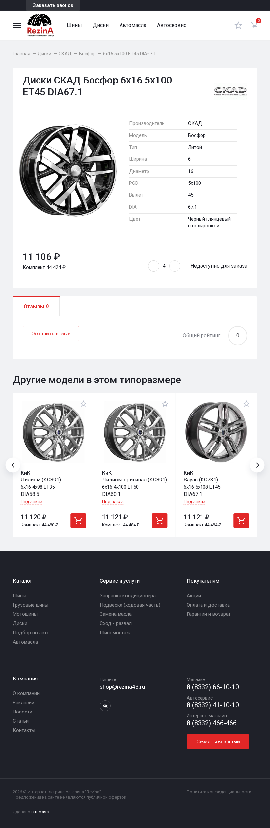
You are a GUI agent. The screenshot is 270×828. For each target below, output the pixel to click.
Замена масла (116, 614)
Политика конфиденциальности (219, 791)
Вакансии (23, 703)
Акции (194, 596)
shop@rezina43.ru (122, 686)
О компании (26, 693)
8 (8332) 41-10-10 (213, 705)
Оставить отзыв (50, 334)
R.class (42, 812)
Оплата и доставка (208, 605)
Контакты (24, 730)
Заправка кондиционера (128, 596)
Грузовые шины (30, 605)
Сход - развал (116, 623)
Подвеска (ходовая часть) (130, 605)
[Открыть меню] (17, 25)
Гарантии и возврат (209, 614)
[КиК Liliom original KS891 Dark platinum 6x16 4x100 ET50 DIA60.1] (134, 432)
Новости (22, 712)
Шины (74, 25)
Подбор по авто (31, 633)
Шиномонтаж (115, 633)
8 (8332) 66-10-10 (213, 687)
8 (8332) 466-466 (212, 723)
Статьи (21, 721)
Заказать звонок (53, 5)
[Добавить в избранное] (83, 403)
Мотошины (25, 614)
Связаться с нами (218, 742)
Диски (101, 25)
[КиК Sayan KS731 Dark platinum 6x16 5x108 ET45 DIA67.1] (216, 432)
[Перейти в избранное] (238, 25)
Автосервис (171, 25)
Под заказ (31, 501)
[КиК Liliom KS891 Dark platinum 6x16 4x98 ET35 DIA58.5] (53, 432)
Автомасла (133, 25)
